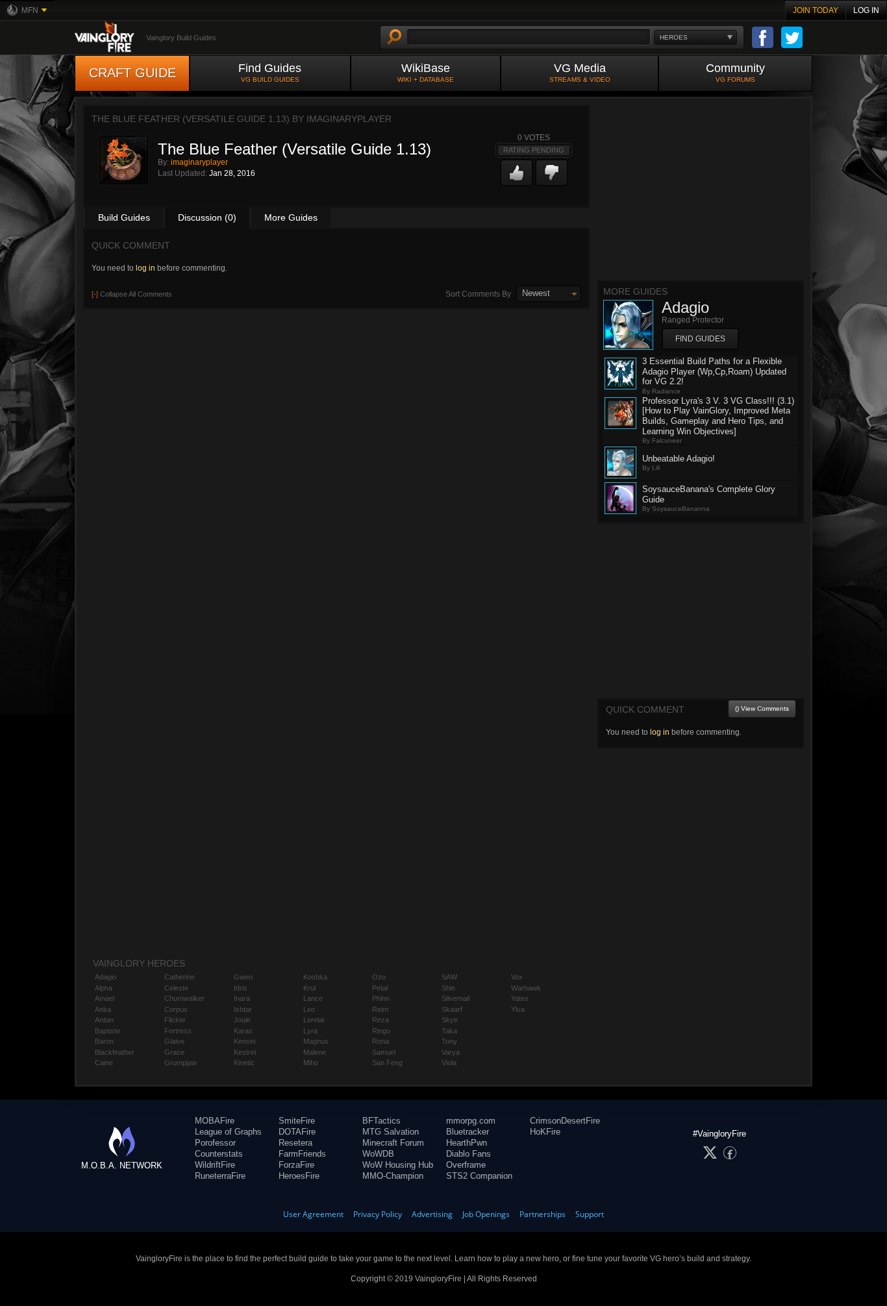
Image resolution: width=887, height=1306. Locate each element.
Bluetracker (467, 1132)
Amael (104, 998)
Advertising (432, 1214)
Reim (380, 1009)
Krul (309, 988)
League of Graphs (228, 1132)
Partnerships (542, 1214)
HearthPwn (466, 1143)
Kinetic (244, 1062)
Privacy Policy (377, 1214)
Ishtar (243, 1009)
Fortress (178, 1031)
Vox (517, 977)
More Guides (291, 217)
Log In (866, 10)
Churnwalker (184, 998)
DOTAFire (297, 1132)
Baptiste (107, 1031)
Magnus (316, 1041)
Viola (449, 1062)
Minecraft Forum (393, 1143)
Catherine (179, 977)
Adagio (105, 977)
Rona (380, 1041)
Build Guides (124, 217)
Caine (104, 1062)
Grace (174, 1052)
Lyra (310, 1031)
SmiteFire (297, 1121)
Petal (380, 988)
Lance (313, 998)
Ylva (518, 1009)
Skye (450, 1020)
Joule (242, 1020)
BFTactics (381, 1121)
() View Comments (762, 708)
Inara (242, 998)
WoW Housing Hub (397, 1165)
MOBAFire (214, 1121)
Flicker (175, 1020)
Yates (520, 998)
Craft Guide (132, 73)
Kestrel (245, 1052)
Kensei (244, 1041)
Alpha (103, 988)
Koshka (315, 977)
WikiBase (425, 72)
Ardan (104, 1020)
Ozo (379, 977)
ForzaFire (296, 1165)
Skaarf (452, 1009)
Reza (380, 1020)
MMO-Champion (392, 1176)
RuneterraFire (220, 1176)
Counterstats (219, 1154)
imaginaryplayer (199, 162)
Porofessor (215, 1143)
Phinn (381, 998)
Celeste (176, 988)
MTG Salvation (390, 1132)
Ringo (381, 1031)
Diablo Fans (468, 1154)
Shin (448, 988)
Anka (103, 1009)
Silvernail (455, 998)
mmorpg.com (470, 1121)
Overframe (466, 1165)
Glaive (174, 1041)
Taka (449, 1031)
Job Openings (486, 1214)
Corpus (176, 1009)
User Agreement (313, 1214)
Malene (314, 1052)
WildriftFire (215, 1165)
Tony (449, 1041)
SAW (449, 977)
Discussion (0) (207, 217)
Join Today (815, 10)
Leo (309, 1009)
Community (735, 72)
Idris (240, 988)
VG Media (579, 72)
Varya (451, 1052)
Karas (243, 1031)
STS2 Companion (479, 1176)
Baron (104, 1041)
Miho (310, 1062)
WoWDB (378, 1154)
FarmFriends (302, 1154)
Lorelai (313, 1020)
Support (589, 1214)
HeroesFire (299, 1176)
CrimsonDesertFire (565, 1121)
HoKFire (545, 1132)
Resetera (295, 1143)
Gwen (243, 977)
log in (145, 268)
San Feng (387, 1062)
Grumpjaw (180, 1062)
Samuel (383, 1052)
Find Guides (269, 72)
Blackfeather (114, 1052)
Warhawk (526, 988)
